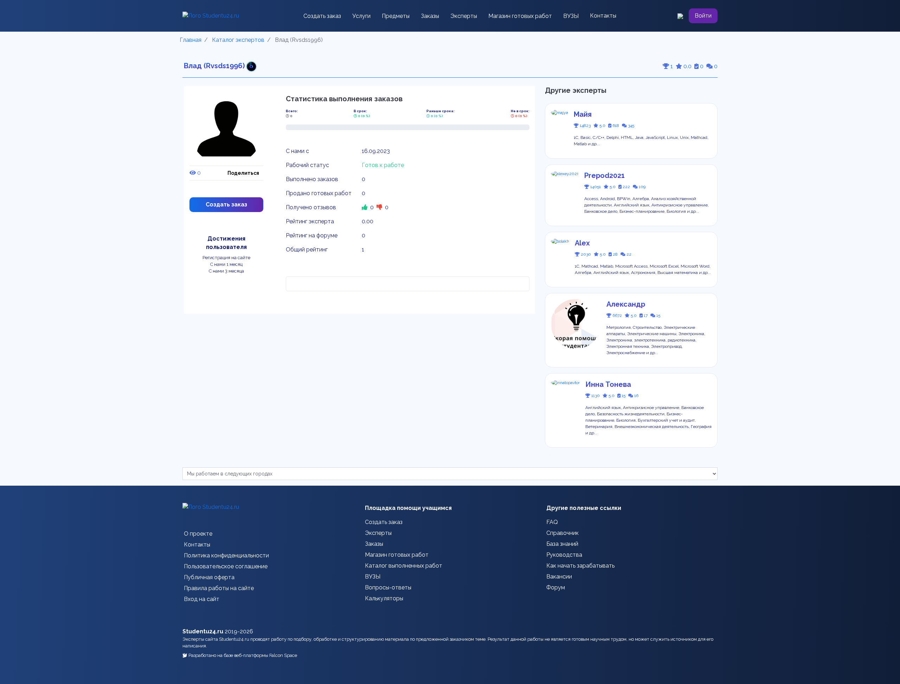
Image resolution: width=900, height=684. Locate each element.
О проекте (198, 533)
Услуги (361, 16)
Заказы (430, 16)
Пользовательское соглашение (226, 566)
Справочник (562, 533)
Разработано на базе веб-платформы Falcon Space (242, 655)
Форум (555, 587)
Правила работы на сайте (219, 588)
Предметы (396, 16)
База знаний (562, 544)
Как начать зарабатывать (580, 565)
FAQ (552, 522)
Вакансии (559, 576)
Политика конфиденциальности (226, 555)
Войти (703, 15)
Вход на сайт (201, 599)
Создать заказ (322, 16)
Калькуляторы (384, 598)
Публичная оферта (209, 577)
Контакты (603, 15)
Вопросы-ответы (388, 587)
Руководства (564, 554)
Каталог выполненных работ (403, 565)
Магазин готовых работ (520, 16)
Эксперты (463, 16)
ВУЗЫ (571, 16)
